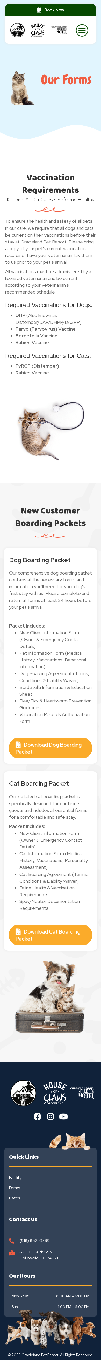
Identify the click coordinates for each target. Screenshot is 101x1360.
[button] (37, 1116)
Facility (15, 1177)
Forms (14, 1188)
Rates (14, 1198)
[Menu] (82, 30)
